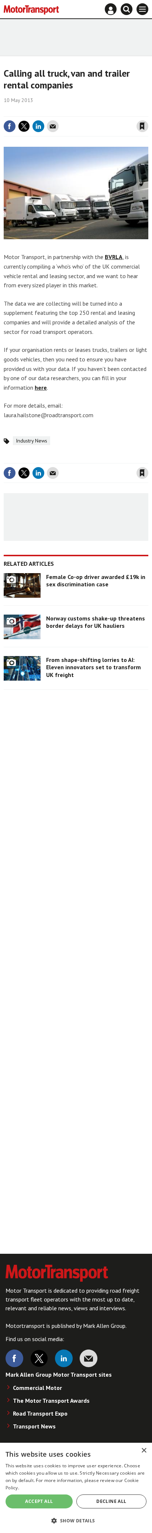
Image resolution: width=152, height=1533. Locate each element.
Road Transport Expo (40, 1413)
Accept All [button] (39, 1501)
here (41, 387)
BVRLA (113, 257)
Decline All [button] (111, 1501)
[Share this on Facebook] (9, 126)
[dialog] (76, 1488)
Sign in (54, 111)
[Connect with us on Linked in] (64, 1358)
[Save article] (142, 126)
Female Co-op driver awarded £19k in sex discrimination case (95, 580)
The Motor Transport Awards (51, 1400)
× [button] (143, 1450)
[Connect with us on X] (39, 1358)
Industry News (31, 440)
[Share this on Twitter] (24, 126)
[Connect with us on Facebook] (14, 1358)
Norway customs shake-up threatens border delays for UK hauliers (95, 622)
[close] (147, 111)
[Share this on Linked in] (38, 126)
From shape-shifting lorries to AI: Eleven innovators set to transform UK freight (93, 667)
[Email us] (88, 1358)
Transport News (34, 1426)
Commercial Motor (37, 1387)
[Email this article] (53, 126)
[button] (76, 1520)
